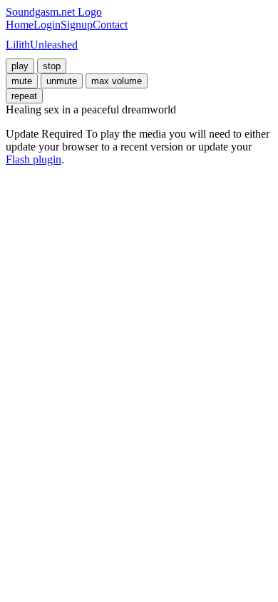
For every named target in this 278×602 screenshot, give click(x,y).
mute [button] (21, 81)
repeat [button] (24, 96)
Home (20, 25)
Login (47, 25)
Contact (110, 25)
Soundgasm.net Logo (54, 12)
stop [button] (52, 66)
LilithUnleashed (42, 45)
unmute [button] (61, 81)
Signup (77, 25)
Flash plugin (33, 159)
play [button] (20, 66)
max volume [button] (116, 81)
